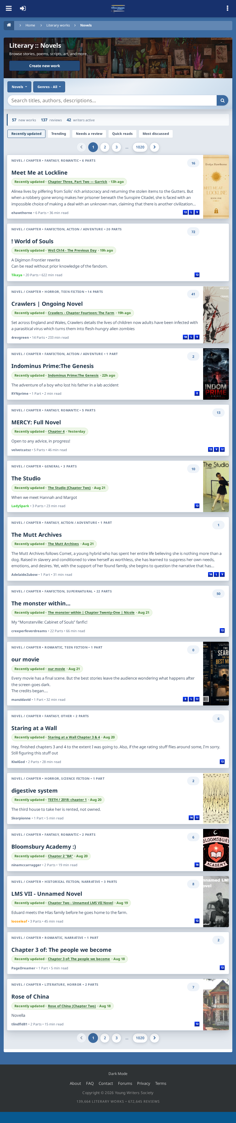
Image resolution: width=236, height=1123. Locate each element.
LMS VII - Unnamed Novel (46, 893)
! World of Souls (32, 241)
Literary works (58, 25)
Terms (160, 1083)
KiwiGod (18, 761)
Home (30, 25)
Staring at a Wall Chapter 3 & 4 (74, 737)
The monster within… (40, 603)
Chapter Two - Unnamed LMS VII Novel (80, 903)
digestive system (34, 790)
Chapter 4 (56, 431)
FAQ (90, 1083)
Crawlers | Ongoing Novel (47, 303)
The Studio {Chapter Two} (69, 488)
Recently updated (26, 133)
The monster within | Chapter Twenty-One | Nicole (91, 612)
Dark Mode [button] (118, 1073)
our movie (25, 659)
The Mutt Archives (36, 534)
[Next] (154, 147)
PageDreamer (23, 968)
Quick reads (122, 133)
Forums (125, 1083)
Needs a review (89, 133)
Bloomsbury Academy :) (43, 846)
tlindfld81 (19, 1024)
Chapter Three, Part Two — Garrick (77, 182)
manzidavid (21, 699)
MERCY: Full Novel (36, 422)
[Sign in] (23, 8)
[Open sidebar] (227, 8)
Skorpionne (21, 818)
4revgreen (20, 337)
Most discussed (156, 133)
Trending (58, 133)
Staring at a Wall (34, 728)
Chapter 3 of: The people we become (61, 949)
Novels (86, 25)
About (75, 1083)
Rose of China (30, 996)
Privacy (143, 1083)
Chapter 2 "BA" (60, 856)
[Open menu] (8, 8)
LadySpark (20, 505)
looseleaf (19, 921)
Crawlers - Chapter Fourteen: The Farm (81, 313)
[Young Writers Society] (118, 8)
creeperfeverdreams (29, 630)
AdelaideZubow (24, 574)
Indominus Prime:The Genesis (52, 366)
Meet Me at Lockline (39, 172)
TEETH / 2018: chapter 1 (67, 800)
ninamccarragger (26, 864)
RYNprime (20, 393)
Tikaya (16, 275)
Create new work (44, 65)
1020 (140, 147)
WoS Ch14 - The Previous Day (72, 250)
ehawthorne (21, 212)
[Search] (222, 100)
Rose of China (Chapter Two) (72, 1006)
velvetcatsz (21, 449)
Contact (106, 1083)
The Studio (26, 478)
